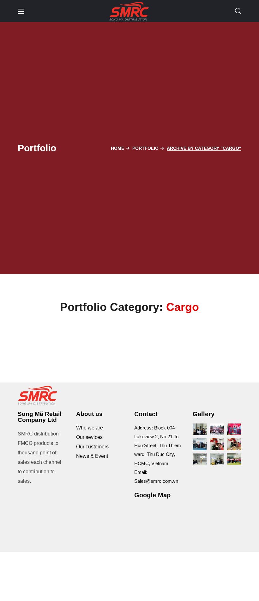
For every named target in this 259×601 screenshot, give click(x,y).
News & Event (92, 456)
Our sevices (89, 437)
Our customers (92, 446)
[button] (238, 11)
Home (117, 148)
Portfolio (145, 148)
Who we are (89, 427)
